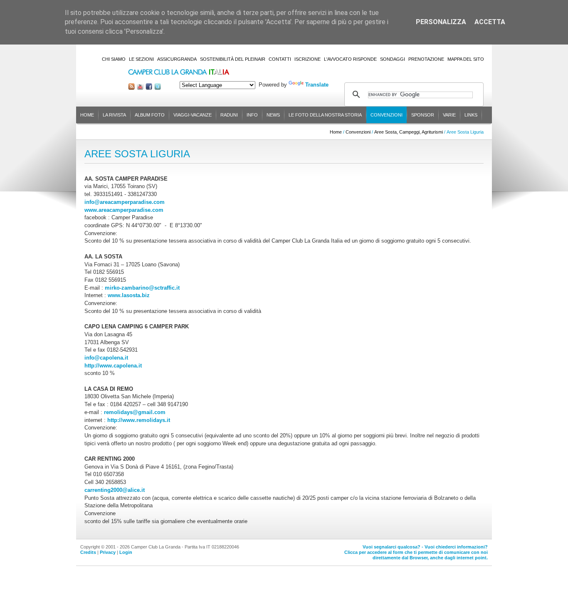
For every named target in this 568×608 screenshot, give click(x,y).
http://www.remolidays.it (138, 420)
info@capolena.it (106, 358)
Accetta (489, 22)
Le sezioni (141, 59)
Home (87, 114)
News (273, 114)
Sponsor (422, 114)
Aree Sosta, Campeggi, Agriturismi (408, 131)
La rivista (114, 114)
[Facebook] (149, 88)
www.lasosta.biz (129, 295)
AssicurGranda (177, 59)
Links (470, 114)
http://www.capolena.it (113, 365)
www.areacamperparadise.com (123, 210)
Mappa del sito (465, 59)
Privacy (108, 552)
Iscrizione (307, 59)
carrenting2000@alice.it (114, 490)
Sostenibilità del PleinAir (232, 59)
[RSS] (131, 88)
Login (125, 552)
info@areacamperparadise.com (124, 202)
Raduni (229, 114)
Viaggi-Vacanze (192, 114)
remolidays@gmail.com (134, 412)
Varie (449, 114)
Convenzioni (386, 114)
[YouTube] (140, 88)
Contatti (280, 59)
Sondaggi (392, 59)
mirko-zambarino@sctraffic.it (142, 288)
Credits (88, 552)
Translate (316, 85)
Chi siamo (114, 59)
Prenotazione (426, 59)
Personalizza (441, 22)
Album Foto (150, 114)
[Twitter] (157, 88)
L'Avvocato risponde (350, 59)
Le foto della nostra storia (325, 114)
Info (252, 114)
